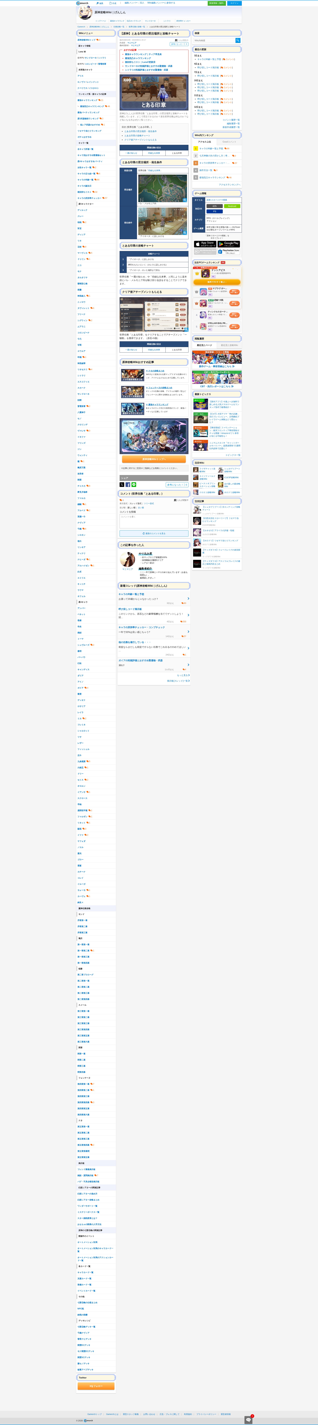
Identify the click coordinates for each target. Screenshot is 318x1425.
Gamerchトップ (94, 1414)
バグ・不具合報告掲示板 (88, 1181)
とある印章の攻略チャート (137, 135)
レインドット (93, 82)
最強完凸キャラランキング (138, 58)
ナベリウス (82, 88)
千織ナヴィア (83, 1333)
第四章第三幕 (83, 1096)
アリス (80, 76)
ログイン (234, 3)
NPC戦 (81, 1309)
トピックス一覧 (232, 455)
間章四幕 (81, 1072)
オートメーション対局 (87, 1242)
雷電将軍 (102, 64)
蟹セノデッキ (83, 1363)
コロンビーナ (91, 64)
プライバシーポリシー (206, 1414)
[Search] (238, 40)
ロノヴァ (81, 82)
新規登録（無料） (217, 3)
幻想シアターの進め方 (87, 1194)
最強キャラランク (117, 21)
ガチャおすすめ (84, 137)
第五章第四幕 (83, 1145)
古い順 (141, 507)
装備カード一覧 (84, 1285)
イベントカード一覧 (86, 1291)
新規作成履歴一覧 (231, 127)
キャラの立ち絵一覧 (86, 173)
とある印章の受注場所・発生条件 (140, 131)
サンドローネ (150, 21)
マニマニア (131, 43)
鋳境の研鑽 (82, 1315)
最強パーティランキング (88, 112)
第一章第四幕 (83, 963)
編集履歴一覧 (233, 123)
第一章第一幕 (83, 944)
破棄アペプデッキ (85, 1370)
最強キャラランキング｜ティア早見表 (143, 54)
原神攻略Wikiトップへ (154, 459)
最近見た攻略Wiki (229, 345)
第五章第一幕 (83, 1126)
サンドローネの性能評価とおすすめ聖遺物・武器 (148, 66)
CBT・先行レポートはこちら (215, 386)
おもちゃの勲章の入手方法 (89, 1224)
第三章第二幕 (83, 1017)
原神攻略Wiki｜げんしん (110, 12)
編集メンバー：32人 (134, 2)
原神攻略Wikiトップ (86, 40)
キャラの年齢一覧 (85, 180)
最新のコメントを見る (155, 533)
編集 (101, 3)
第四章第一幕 (83, 1084)
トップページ (100, 21)
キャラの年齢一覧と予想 (216, 59)
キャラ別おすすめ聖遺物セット (91, 155)
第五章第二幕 (83, 1133)
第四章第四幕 (83, 1102)
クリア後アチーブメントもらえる (140, 140)
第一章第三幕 (83, 957)
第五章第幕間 (83, 1151)
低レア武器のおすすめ (90, 125)
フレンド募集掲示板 (86, 1169)
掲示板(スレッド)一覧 (177, 681)
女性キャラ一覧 (84, 167)
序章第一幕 (82, 920)
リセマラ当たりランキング (89, 131)
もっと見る (182, 675)
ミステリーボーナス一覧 (88, 1212)
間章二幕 (81, 1060)
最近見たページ (204, 345)
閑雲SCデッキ (84, 1357)
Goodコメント (229, 141)
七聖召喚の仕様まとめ (87, 1302)
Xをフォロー (96, 1386)
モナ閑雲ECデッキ (86, 1351)
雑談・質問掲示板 (85, 1175)
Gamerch (82, 3)
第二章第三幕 (83, 993)
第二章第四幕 (83, 999)
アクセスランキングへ (229, 184)
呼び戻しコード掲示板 (215, 67)
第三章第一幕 (83, 1011)
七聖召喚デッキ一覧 (86, 1327)
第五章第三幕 (83, 1139)
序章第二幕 (82, 926)
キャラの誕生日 (84, 186)
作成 (114, 3)
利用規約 (188, 1414)
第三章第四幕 (83, 1029)
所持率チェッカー (183, 21)
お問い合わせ (149, 1414)
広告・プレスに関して (170, 1414)
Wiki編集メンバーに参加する (161, 2)
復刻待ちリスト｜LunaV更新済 (140, 62)
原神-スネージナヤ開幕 (217, 200)
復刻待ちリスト (84, 192)
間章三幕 (81, 1066)
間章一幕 (81, 1054)
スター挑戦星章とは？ (87, 1218)
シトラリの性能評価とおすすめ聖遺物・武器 (146, 70)
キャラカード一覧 (85, 1272)
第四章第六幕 (83, 1115)
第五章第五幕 (83, 1157)
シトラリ (167, 21)
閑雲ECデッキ (84, 1345)
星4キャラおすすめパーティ (90, 161)
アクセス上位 (204, 141)
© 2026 (79, 1421)
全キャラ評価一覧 (85, 149)
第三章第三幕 (83, 1023)
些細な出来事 (154, 153)
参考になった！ (179, 44)
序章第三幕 (82, 932)
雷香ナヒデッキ (84, 1339)
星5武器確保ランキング (88, 118)
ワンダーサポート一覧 (87, 1206)
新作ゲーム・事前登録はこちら (215, 366)
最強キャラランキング (87, 100)
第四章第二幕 (83, 1090)
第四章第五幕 (83, 1108)
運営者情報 (226, 1414)
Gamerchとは (112, 1414)
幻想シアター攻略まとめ (88, 1200)
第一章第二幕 (83, 951)
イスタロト (94, 88)
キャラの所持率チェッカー (89, 198)
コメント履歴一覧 (231, 120)
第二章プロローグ (85, 975)
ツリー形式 (149, 503)
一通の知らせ (131, 153)
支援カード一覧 (84, 1278)
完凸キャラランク (134, 21)
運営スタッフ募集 (131, 1414)
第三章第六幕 (83, 1042)
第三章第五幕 (83, 1035)
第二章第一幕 (83, 981)
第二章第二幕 (83, 987)
